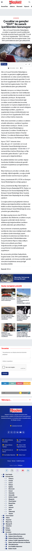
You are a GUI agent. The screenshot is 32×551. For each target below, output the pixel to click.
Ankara (12, 6)
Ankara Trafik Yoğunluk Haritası (21, 445)
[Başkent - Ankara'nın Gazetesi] (15, 2)
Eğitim (10, 487)
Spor (10, 509)
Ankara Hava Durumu (21, 440)
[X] (11, 432)
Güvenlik (11, 495)
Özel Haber (12, 501)
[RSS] (23, 432)
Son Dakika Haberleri (9, 455)
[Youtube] (20, 432)
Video (8, 517)
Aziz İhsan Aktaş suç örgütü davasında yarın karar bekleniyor (8, 299)
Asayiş (10, 480)
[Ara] (29, 2)
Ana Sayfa (9, 474)
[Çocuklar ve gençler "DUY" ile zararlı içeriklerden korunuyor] (16, 53)
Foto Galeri (9, 515)
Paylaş (5, 64)
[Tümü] (30, 400)
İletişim (14, 461)
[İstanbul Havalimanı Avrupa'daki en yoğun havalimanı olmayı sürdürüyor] (8, 310)
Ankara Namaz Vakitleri (7, 445)
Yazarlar (8, 519)
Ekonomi (19, 6)
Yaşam (10, 513)
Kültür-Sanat (12, 497)
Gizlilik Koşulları (20, 461)
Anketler (9, 526)
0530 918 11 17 (23, 149)
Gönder (5, 373)
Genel (10, 491)
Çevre (10, 482)
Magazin (11, 499)
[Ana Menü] (2, 2)
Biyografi (9, 524)
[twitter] (12, 470)
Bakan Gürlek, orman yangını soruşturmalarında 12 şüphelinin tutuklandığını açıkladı (23, 300)
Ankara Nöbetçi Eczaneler (7, 440)
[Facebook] (8, 432)
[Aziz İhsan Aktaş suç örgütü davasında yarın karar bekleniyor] (8, 292)
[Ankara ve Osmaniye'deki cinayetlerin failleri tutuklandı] (8, 327)
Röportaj (9, 521)
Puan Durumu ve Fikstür (7, 450)
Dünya (10, 484)
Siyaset (26, 6)
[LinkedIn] (17, 432)
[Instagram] (14, 432)
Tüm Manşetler (23, 450)
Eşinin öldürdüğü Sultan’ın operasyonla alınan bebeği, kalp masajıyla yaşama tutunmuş (23, 317)
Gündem (16, 18)
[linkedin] (28, 470)
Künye (9, 461)
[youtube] (22, 470)
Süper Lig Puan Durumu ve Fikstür (19, 542)
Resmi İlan (4, 6)
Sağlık (10, 505)
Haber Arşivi (22, 455)
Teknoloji (11, 511)
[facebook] (6, 470)
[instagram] (17, 470)
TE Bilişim (20, 465)
